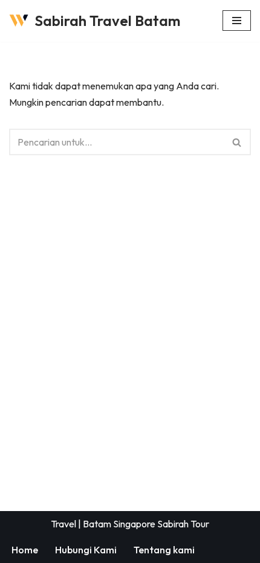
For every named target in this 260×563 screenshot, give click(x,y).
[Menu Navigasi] (237, 20)
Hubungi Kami (86, 550)
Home (24, 550)
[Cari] (237, 142)
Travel (63, 524)
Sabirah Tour (183, 524)
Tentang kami (164, 550)
